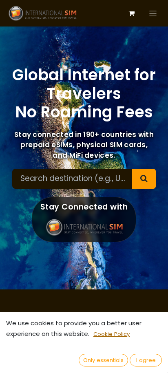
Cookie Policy (111, 334)
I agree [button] (146, 360)
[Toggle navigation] (153, 13)
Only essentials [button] (103, 360)
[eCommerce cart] (132, 13)
